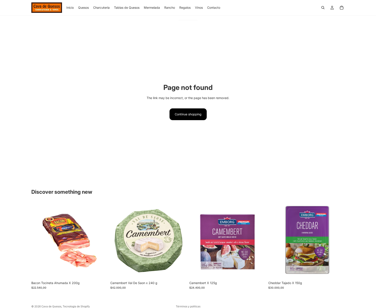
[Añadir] (101, 272)
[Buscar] (323, 7)
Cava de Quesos (51, 306)
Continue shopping (188, 114)
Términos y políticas (188, 306)
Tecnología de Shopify (76, 306)
